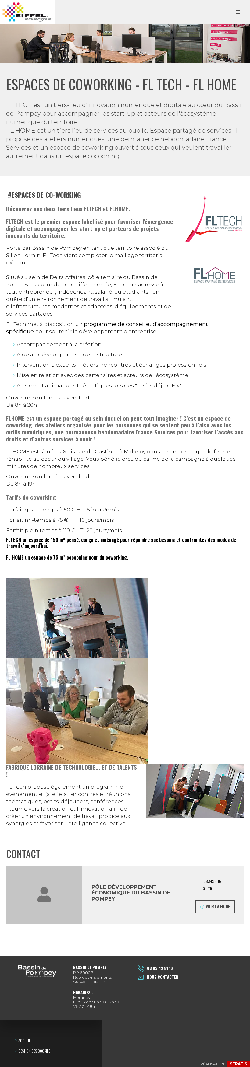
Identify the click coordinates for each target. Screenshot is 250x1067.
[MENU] (238, 12)
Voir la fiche (218, 906)
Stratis (238, 1064)
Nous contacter (162, 977)
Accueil (24, 1040)
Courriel (208, 888)
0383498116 (211, 881)
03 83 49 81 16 (160, 968)
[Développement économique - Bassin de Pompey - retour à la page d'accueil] (27, 12)
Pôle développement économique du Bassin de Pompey (130, 893)
